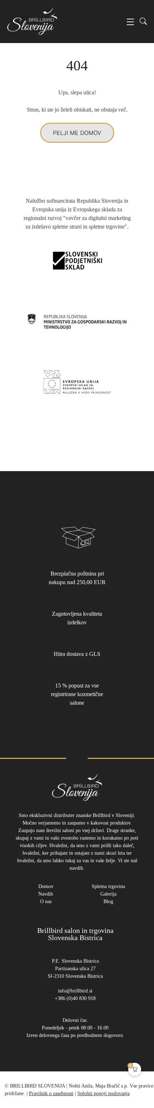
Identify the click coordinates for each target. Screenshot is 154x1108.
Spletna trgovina (108, 886)
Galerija (108, 894)
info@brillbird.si (75, 991)
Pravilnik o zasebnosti (51, 1093)
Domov (45, 886)
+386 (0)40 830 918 (75, 998)
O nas (46, 901)
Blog (108, 901)
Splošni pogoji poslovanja (103, 1093)
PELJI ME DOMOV (77, 132)
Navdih (45, 894)
